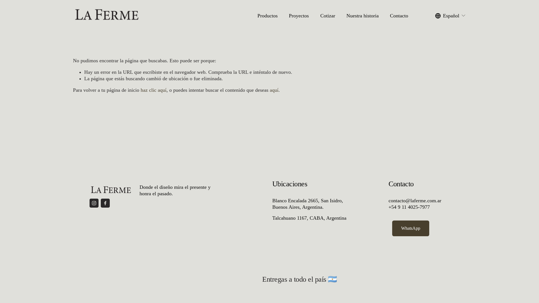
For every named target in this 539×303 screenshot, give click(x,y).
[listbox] (450, 16)
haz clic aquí (153, 90)
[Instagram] (94, 203)
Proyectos (299, 16)
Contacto (399, 16)
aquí (274, 90)
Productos (267, 16)
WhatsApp (410, 228)
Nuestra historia (362, 16)
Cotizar (327, 16)
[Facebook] (105, 203)
